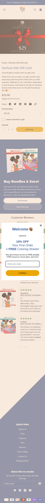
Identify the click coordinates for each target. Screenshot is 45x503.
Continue (22, 273)
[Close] (41, 225)
